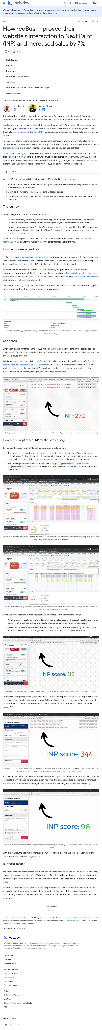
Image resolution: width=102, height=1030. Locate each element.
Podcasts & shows (11, 985)
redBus (6, 153)
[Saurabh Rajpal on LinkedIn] (43, 110)
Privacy (13, 1018)
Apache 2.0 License (34, 921)
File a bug (7, 959)
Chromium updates (11, 977)
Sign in (96, 3)
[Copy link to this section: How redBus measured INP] (41, 249)
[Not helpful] (97, 21)
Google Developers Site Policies (69, 921)
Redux (6, 780)
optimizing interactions (32, 280)
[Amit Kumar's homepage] (15, 110)
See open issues (10, 963)
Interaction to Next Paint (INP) (30, 132)
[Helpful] (93, 21)
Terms (5, 1018)
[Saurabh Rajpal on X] (40, 110)
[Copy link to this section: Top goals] (18, 171)
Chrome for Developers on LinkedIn (18, 1003)
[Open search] (65, 2)
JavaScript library (36, 257)
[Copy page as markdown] (14, 51)
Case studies (9, 981)
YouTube (7, 999)
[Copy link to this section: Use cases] (19, 341)
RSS (5, 1007)
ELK (23, 264)
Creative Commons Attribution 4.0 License (75, 918)
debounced (42, 453)
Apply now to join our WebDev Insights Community (37, 13)
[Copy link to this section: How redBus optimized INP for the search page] (68, 440)
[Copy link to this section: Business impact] (27, 864)
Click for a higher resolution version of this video (79, 433)
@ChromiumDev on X (12, 995)
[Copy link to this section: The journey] (21, 206)
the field (48, 270)
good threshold (13, 148)
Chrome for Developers (13, 973)
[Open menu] (3, 3)
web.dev (6, 21)
